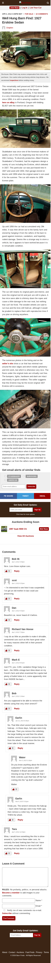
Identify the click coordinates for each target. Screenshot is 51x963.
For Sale (29, 14)
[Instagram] (30, 944)
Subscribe (7, 913)
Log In (24, 8)
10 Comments (42, 14)
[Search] (48, 3)
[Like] (6, 571)
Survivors (31, 476)
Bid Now (44, 529)
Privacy (39, 952)
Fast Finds (30, 952)
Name (38, 900)
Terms (46, 952)
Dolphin (9, 28)
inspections (14, 80)
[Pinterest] (25, 944)
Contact (12, 952)
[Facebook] (15, 944)
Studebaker (14, 476)
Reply (16, 571)
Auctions (20, 952)
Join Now (14, 8)
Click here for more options (25, 514)
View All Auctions (25, 536)
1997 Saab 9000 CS (18, 529)
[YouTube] (35, 944)
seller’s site (7, 363)
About (4, 952)
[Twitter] (20, 944)
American (12, 480)
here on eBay (8, 102)
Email (38, 906)
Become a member (11, 893)
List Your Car (36, 8)
